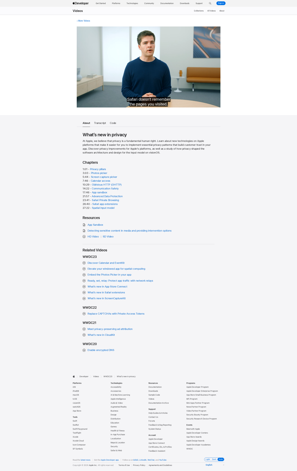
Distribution (116, 419)
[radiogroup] (214, 459)
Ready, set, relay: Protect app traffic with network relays (120, 280)
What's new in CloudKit (101, 334)
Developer (84, 376)
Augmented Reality (119, 407)
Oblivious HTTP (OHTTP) (107, 184)
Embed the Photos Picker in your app (109, 274)
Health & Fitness (118, 431)
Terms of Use (124, 465)
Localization (116, 439)
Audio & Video (117, 403)
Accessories (116, 391)
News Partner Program (196, 407)
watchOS (76, 407)
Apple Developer (155, 439)
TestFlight (77, 433)
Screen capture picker (104, 176)
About (221, 11)
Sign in (221, 3)
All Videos (211, 11)
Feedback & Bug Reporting (159, 425)
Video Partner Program (196, 411)
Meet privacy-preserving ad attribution (110, 329)
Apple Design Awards (195, 441)
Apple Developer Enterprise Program (202, 391)
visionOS (76, 403)
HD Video (93, 236)
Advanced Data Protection (107, 196)
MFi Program (191, 399)
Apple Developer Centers (197, 433)
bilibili (135, 460)
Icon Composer (79, 445)
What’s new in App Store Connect (107, 286)
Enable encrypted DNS (101, 350)
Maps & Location (118, 443)
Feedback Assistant (156, 451)
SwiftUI (76, 425)
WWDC (189, 449)
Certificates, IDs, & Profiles (160, 447)
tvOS (75, 399)
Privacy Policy (139, 465)
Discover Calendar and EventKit (106, 262)
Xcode (75, 437)
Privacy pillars (98, 169)
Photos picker (99, 173)
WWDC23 (107, 376)
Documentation (154, 387)
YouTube (162, 460)
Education (115, 423)
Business (114, 411)
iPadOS (76, 391)
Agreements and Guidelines (160, 465)
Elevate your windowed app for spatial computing (116, 268)
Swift (75, 421)
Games (113, 427)
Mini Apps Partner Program (197, 403)
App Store (77, 411)
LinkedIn (142, 460)
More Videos (84, 21)
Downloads (153, 391)
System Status (154, 429)
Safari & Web (116, 450)
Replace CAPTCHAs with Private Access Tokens (116, 313)
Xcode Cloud (78, 441)
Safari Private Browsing (105, 200)
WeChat (151, 460)
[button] (210, 3)
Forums (151, 421)
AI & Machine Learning (120, 395)
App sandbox (99, 192)
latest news (85, 460)
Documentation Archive (158, 403)
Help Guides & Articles (158, 413)
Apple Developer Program (197, 387)
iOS (74, 387)
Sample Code (154, 395)
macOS (76, 395)
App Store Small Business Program (201, 395)
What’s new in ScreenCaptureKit (107, 298)
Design (113, 415)
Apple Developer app (110, 460)
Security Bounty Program (197, 415)
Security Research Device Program (201, 419)
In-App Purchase (118, 435)
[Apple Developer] (81, 3)
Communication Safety (105, 188)
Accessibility (116, 387)
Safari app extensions (105, 204)
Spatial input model (103, 207)
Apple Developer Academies (198, 445)
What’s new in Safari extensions (106, 292)
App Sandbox (95, 224)
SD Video (108, 236)
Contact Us (153, 417)
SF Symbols (78, 449)
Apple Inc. (93, 465)
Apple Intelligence (118, 399)
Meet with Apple (193, 429)
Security (114, 446)
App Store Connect (156, 443)
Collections (199, 11)
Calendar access (100, 180)
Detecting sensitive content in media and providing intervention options (129, 230)
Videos (78, 11)
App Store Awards (194, 437)
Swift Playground (80, 429)
